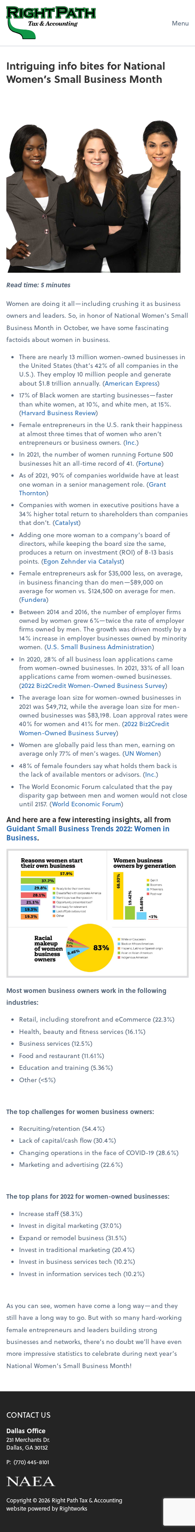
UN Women (142, 753)
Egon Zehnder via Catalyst (83, 561)
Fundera (33, 599)
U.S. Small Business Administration (99, 646)
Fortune (149, 463)
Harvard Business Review (58, 412)
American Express (131, 383)
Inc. (131, 442)
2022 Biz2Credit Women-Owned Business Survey (93, 685)
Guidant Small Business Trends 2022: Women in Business (88, 833)
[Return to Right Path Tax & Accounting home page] (51, 22)
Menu (180, 23)
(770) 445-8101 (31, 1462)
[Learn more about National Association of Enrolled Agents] (31, 1481)
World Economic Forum (86, 804)
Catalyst (66, 522)
